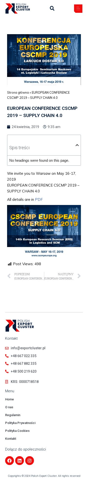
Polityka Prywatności (20, 423)
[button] (78, 9)
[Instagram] (29, 460)
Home (9, 399)
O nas (9, 407)
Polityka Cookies (17, 431)
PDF (39, 199)
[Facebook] (9, 460)
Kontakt (10, 438)
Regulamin (12, 415)
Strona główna (18, 92)
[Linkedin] (19, 460)
